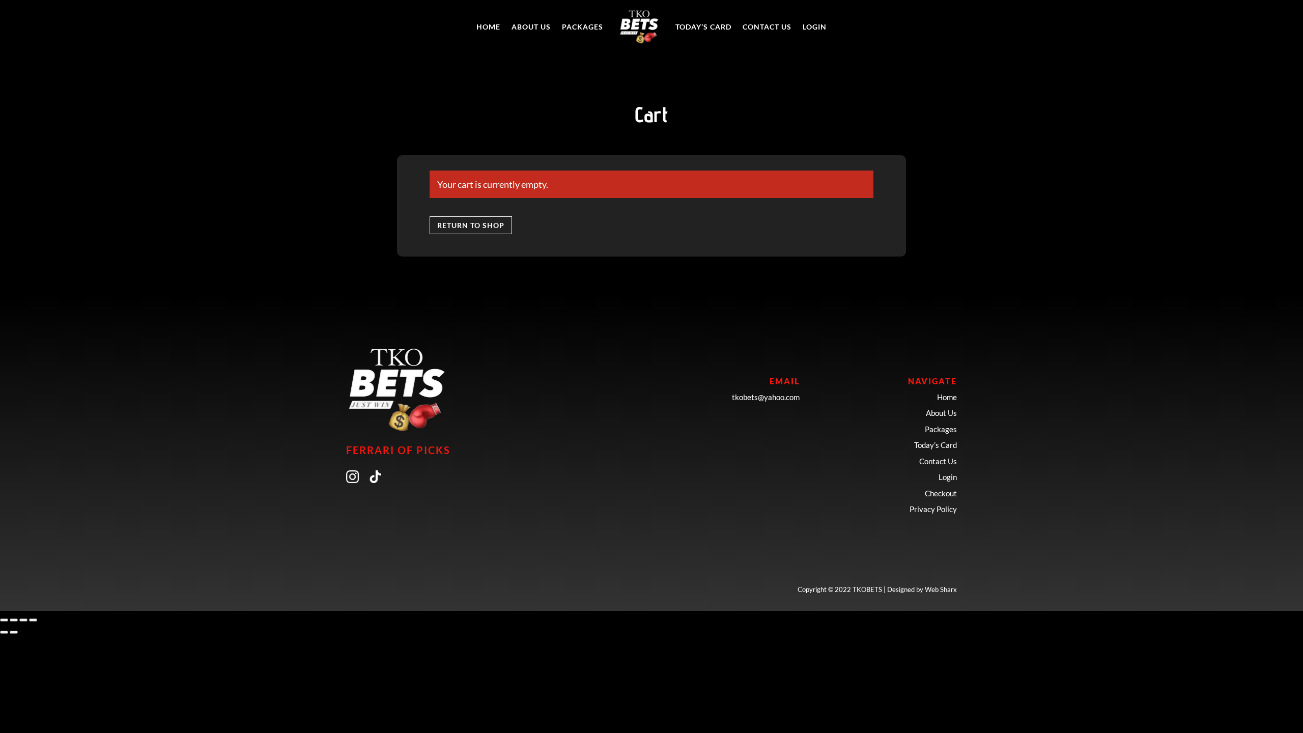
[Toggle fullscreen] (14, 620)
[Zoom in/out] (4, 620)
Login (815, 26)
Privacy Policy (933, 509)
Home (488, 26)
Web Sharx (941, 589)
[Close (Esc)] (33, 620)
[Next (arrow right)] (14, 632)
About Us (531, 26)
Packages (582, 26)
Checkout (941, 493)
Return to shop (470, 225)
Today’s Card (703, 26)
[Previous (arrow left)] (4, 632)
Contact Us (767, 26)
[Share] (23, 620)
